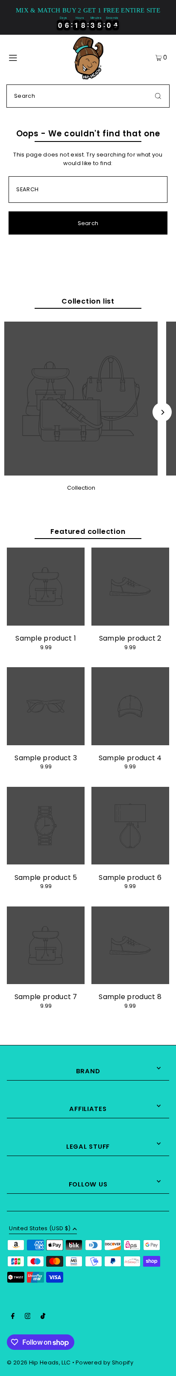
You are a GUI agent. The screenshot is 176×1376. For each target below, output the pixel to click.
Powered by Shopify (104, 1362)
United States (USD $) (39, 1229)
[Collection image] (81, 473)
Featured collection (87, 531)
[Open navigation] (23, 57)
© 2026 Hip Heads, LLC (38, 1362)
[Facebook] (13, 1317)
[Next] (162, 412)
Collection (81, 487)
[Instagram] (28, 1317)
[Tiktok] (43, 1317)
